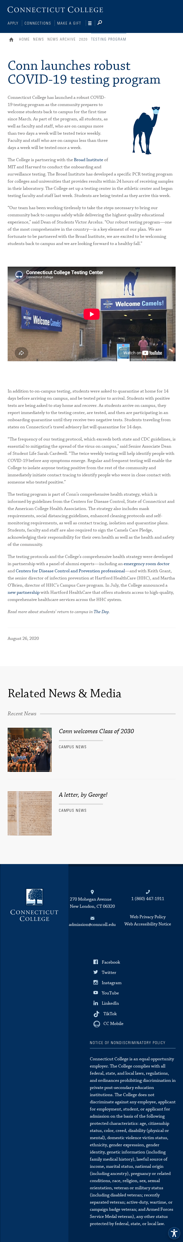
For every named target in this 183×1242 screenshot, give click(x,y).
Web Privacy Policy (148, 917)
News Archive (61, 39)
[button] (174, 1233)
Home (12, 40)
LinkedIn (110, 1003)
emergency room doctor (147, 564)
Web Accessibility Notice (147, 924)
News (38, 39)
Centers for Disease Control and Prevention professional (70, 571)
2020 (83, 39)
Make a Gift (69, 23)
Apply (13, 23)
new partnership (24, 592)
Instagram (112, 983)
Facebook (111, 962)
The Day (101, 612)
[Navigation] (91, 23)
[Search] (103, 23)
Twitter (109, 973)
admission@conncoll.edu (92, 925)
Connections (38, 23)
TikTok (110, 1014)
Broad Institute (88, 160)
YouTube (110, 993)
